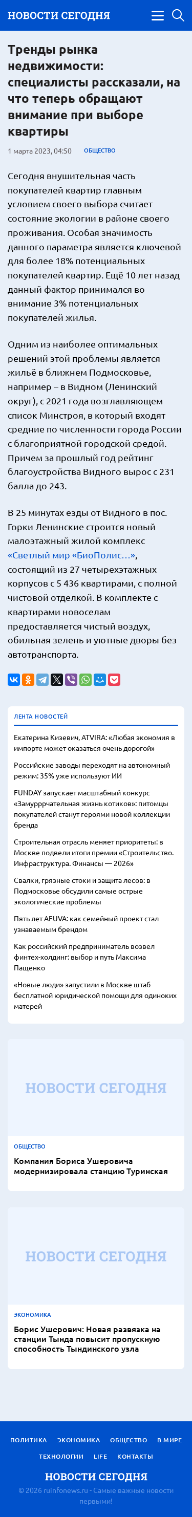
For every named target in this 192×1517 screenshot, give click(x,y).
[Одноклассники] (28, 680)
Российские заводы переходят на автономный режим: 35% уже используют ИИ (92, 770)
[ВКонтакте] (14, 680)
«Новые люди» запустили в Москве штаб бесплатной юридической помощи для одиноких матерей (95, 995)
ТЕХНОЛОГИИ (61, 1456)
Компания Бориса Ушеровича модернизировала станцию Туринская (91, 1165)
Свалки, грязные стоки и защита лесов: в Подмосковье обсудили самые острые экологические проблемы (82, 890)
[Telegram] (42, 680)
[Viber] (71, 680)
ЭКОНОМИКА (32, 1315)
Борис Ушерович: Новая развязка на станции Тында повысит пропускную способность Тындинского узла (87, 1339)
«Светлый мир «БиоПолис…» (71, 554)
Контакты (135, 1456)
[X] (57, 680)
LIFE (100, 1456)
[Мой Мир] (100, 680)
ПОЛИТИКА (28, 1440)
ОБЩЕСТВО (100, 150)
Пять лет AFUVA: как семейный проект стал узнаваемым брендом (86, 924)
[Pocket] (114, 680)
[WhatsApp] (85, 680)
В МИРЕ (169, 1440)
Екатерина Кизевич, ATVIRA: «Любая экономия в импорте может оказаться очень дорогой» (94, 742)
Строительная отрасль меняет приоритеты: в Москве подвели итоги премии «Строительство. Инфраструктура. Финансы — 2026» (94, 852)
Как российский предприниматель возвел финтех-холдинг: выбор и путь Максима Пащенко (84, 956)
